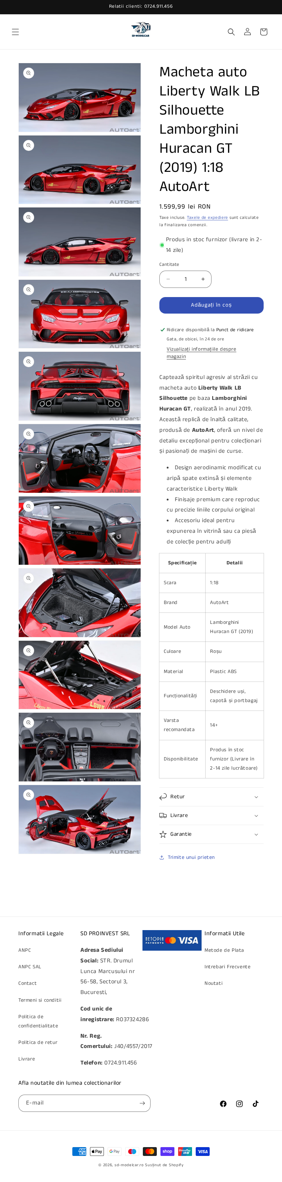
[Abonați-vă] (142, 1103)
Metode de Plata (224, 950)
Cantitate (169, 264)
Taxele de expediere (207, 217)
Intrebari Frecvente (227, 966)
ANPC (24, 950)
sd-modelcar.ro (129, 1165)
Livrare (26, 1059)
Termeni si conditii (39, 1000)
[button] (15, 32)
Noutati (214, 983)
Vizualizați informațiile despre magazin (201, 353)
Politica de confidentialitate (38, 1021)
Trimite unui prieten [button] (191, 857)
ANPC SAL (29, 966)
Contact (27, 983)
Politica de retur (37, 1042)
